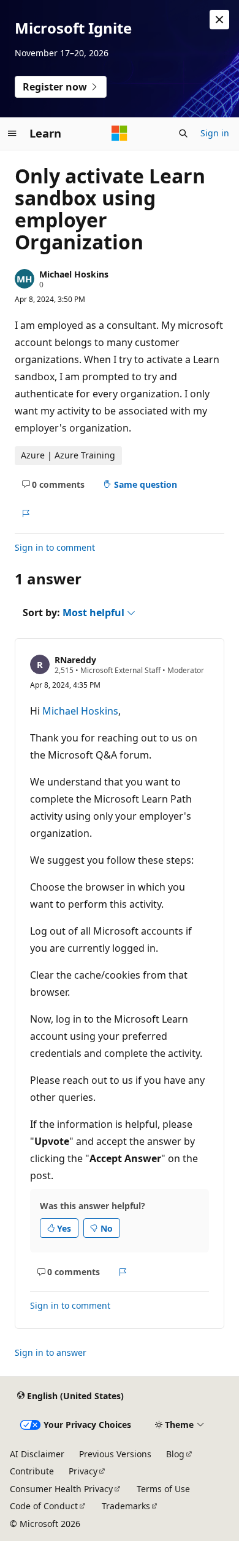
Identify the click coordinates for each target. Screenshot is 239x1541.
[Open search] (183, 133)
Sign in (214, 133)
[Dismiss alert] (219, 19)
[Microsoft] (119, 133)
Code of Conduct (44, 1506)
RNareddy (75, 660)
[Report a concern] (25, 513)
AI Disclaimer (37, 1454)
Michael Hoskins (73, 274)
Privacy (83, 1471)
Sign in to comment (55, 547)
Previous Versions (115, 1454)
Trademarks (126, 1506)
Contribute (32, 1471)
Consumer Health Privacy (61, 1489)
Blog (175, 1454)
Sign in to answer (50, 1352)
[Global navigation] (12, 133)
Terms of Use (163, 1489)
